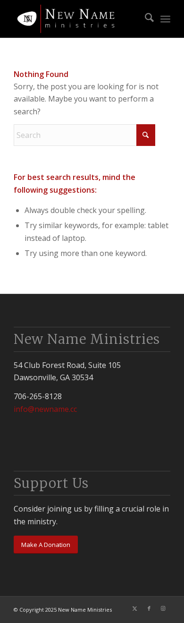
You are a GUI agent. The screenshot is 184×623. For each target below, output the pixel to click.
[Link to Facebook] (149, 608)
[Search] (144, 19)
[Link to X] (135, 608)
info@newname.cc (45, 409)
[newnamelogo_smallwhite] (76, 19)
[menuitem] (144, 19)
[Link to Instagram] (163, 608)
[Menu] (165, 19)
